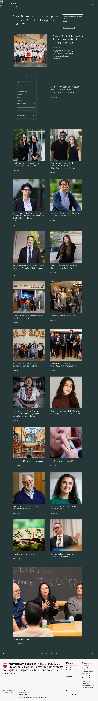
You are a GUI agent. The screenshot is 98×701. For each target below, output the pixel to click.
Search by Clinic (21, 115)
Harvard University (7, 695)
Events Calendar (86, 665)
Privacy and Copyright (24, 696)
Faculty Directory (70, 670)
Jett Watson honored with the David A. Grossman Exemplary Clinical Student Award (28, 268)
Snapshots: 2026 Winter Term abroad (28, 461)
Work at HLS (69, 676)
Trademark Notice (23, 694)
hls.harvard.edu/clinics (68, 23)
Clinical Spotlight (20, 88)
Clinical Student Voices (22, 91)
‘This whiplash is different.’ (23, 639)
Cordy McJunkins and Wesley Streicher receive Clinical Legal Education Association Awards (62, 165)
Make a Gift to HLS (86, 675)
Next (93, 654)
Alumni (68, 674)
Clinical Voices (20, 94)
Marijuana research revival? (61, 461)
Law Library (69, 672)
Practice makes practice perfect (25, 554)
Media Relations (86, 673)
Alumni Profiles (20, 80)
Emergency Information (88, 678)
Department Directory (87, 671)
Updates (18, 111)
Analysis (18, 82)
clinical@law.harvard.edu (69, 28)
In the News (19, 100)
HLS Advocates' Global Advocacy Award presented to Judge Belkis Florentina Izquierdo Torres (26, 413)
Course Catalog (70, 667)
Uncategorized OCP (21, 108)
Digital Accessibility (24, 692)
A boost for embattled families (62, 316)
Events (18, 97)
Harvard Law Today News (72, 665)
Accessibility (22, 690)
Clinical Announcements (22, 85)
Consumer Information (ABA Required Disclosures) (88, 681)
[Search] (33, 120)
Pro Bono (19, 106)
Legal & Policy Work (21, 103)
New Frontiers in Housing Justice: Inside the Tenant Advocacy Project (68, 39)
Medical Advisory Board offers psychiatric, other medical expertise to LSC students (65, 89)
